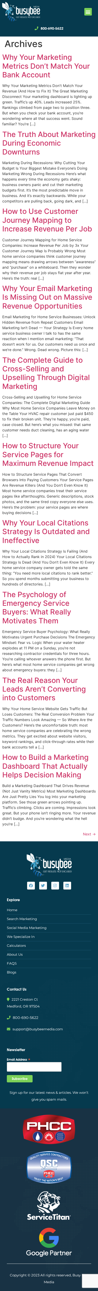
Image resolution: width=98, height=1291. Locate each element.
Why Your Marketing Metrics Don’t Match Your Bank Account (46, 66)
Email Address (19, 1059)
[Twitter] (43, 886)
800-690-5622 (52, 28)
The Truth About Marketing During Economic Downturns (49, 143)
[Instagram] (55, 886)
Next (89, 834)
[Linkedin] (67, 886)
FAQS (12, 963)
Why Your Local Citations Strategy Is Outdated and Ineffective (46, 531)
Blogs (11, 972)
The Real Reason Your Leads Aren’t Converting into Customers (44, 689)
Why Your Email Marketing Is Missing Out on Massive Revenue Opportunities (47, 297)
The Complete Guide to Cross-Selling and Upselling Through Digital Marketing (46, 373)
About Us (15, 954)
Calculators (16, 945)
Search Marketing (22, 919)
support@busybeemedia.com (38, 1029)
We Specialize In (21, 936)
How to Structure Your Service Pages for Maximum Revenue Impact (48, 454)
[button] (88, 12)
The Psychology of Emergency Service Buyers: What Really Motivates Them (36, 607)
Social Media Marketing (26, 928)
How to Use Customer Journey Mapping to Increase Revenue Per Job (47, 220)
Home (12, 910)
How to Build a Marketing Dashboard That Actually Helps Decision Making (45, 766)
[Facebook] (31, 886)
